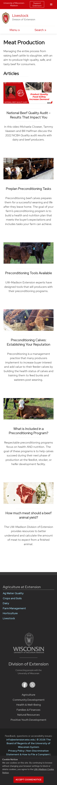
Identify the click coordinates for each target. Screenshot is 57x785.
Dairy (6, 603)
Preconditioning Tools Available (28, 273)
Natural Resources (28, 714)
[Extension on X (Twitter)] (32, 686)
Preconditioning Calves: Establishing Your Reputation (28, 342)
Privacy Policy (16, 750)
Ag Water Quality (13, 593)
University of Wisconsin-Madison (14, 4)
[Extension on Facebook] (25, 686)
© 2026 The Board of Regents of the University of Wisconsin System (29, 743)
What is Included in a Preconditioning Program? (28, 431)
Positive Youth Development (28, 720)
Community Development (29, 700)
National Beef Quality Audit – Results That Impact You (28, 115)
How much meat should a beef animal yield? (28, 515)
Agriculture (28, 694)
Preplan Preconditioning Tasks (28, 189)
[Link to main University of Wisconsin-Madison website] (28, 652)
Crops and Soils (12, 598)
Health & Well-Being (28, 704)
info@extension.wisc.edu (20, 739)
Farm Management (14, 608)
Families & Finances (28, 710)
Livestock (20, 15)
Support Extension (37, 4)
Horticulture (10, 613)
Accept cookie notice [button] (28, 779)
